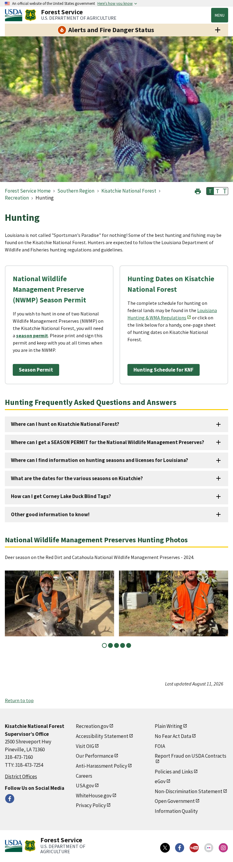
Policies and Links (174, 771)
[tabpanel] (59, 603)
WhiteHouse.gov (94, 795)
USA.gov (85, 785)
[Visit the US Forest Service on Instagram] (223, 848)
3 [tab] (116, 645)
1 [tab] (104, 645)
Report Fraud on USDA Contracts (190, 756)
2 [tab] (110, 645)
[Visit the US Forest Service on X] (165, 848)
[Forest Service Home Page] (30, 15)
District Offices (21, 776)
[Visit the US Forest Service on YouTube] (194, 848)
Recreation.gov (92, 726)
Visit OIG (85, 746)
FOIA (160, 746)
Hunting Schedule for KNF (163, 369)
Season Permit (36, 369)
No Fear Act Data (173, 736)
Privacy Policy (91, 805)
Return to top (19, 700)
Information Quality (176, 811)
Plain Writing (168, 726)
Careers (84, 776)
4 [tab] (122, 645)
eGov (160, 781)
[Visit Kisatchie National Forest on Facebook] (10, 798)
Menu (220, 15)
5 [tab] (128, 645)
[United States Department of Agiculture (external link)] (15, 15)
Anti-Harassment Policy (101, 766)
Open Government (175, 801)
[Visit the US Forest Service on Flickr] (209, 848)
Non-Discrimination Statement (188, 791)
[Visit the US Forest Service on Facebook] (179, 848)
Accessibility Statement (102, 736)
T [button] (210, 191)
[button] (197, 190)
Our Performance (94, 756)
